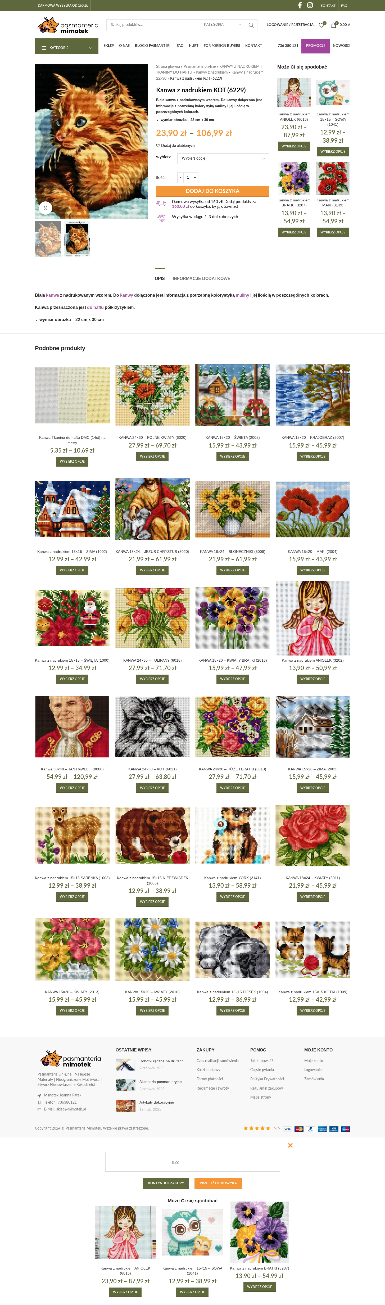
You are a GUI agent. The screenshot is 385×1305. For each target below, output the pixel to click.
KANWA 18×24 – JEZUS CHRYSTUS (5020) (152, 551)
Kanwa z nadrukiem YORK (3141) (232, 878)
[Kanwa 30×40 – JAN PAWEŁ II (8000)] (72, 726)
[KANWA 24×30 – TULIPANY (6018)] (152, 618)
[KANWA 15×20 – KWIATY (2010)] (152, 949)
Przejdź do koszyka (218, 1183)
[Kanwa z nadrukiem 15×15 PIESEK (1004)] (232, 949)
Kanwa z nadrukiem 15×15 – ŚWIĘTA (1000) (72, 660)
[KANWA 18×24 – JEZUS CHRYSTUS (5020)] (152, 509)
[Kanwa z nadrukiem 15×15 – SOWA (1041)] (333, 92)
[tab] (160, 276)
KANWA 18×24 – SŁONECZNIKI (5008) (232, 551)
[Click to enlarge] (45, 208)
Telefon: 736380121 (60, 1102)
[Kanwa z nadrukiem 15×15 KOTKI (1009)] (312, 949)
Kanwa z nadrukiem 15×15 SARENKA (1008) (72, 878)
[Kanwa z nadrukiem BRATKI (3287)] (294, 178)
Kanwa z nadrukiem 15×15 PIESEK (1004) (232, 992)
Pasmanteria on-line (200, 67)
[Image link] (71, 1058)
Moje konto (313, 1061)
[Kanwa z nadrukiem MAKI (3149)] (333, 178)
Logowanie (312, 1070)
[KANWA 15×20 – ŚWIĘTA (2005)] (232, 395)
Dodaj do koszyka (212, 191)
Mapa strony (260, 1097)
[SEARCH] (251, 25)
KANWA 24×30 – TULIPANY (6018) (152, 660)
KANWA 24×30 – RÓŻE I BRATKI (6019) (232, 769)
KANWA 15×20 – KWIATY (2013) (72, 992)
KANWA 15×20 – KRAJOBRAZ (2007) (313, 437)
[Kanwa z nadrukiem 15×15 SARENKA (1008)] (72, 835)
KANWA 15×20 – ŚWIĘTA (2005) (233, 437)
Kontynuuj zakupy (166, 1183)
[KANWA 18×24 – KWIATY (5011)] (312, 835)
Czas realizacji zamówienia (218, 1061)
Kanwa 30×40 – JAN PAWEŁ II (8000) (72, 769)
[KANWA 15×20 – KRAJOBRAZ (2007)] (312, 395)
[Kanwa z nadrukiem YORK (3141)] (232, 835)
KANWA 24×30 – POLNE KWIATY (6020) (153, 437)
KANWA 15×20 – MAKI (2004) (313, 551)
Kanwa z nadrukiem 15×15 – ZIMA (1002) (72, 551)
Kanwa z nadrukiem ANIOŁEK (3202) (313, 660)
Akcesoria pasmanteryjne (160, 1082)
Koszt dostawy (208, 1070)
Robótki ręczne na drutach (161, 1061)
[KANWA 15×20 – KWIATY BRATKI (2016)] (232, 618)
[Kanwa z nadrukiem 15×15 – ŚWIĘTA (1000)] (72, 618)
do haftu (95, 307)
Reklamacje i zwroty (213, 1088)
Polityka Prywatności (267, 1079)
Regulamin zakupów (266, 1088)
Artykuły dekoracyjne (156, 1102)
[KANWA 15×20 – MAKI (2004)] (312, 509)
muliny (242, 295)
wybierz (163, 157)
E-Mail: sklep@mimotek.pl (65, 1109)
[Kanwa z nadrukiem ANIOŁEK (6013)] (294, 92)
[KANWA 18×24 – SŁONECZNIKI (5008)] (232, 509)
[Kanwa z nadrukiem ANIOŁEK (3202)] (312, 618)
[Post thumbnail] (125, 1065)
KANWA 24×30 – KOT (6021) (152, 769)
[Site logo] (68, 25)
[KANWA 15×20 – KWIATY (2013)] (72, 949)
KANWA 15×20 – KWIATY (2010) (152, 992)
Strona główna (168, 67)
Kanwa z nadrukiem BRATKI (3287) (259, 1268)
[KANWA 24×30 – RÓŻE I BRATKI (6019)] (232, 726)
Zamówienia (314, 1079)
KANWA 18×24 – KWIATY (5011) (313, 878)
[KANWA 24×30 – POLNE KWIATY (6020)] (152, 395)
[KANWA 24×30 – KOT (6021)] (152, 726)
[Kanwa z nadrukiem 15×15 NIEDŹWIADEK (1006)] (152, 835)
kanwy (126, 295)
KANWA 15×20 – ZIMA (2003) (313, 769)
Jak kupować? (261, 1061)
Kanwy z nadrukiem (212, 72)
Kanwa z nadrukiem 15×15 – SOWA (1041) (333, 119)
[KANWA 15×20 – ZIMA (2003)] (312, 726)
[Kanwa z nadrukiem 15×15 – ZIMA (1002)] (72, 509)
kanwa (52, 295)
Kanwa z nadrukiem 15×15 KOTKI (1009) (312, 992)
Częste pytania (262, 1070)
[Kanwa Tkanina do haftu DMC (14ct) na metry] (72, 395)
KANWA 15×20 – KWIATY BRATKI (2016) (232, 660)
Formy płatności (210, 1079)
